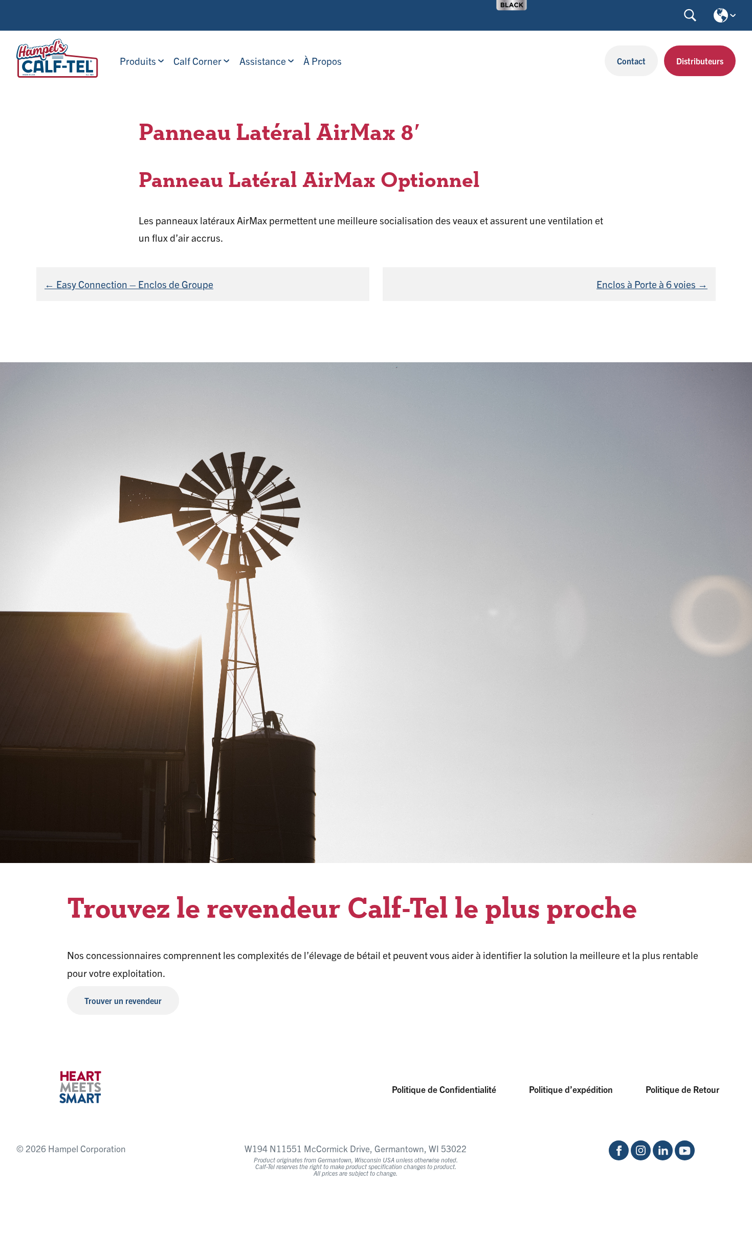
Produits (138, 61)
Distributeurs (699, 61)
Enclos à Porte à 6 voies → (651, 284)
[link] (511, 5)
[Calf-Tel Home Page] (57, 73)
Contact (631, 61)
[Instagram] (641, 1156)
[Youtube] (685, 1156)
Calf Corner (197, 61)
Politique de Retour (682, 1089)
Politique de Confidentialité (444, 1089)
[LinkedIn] (663, 1156)
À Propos (322, 61)
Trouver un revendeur (123, 1000)
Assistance (262, 61)
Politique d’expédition (571, 1089)
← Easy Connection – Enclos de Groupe (129, 284)
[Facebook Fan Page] (619, 1156)
